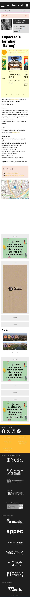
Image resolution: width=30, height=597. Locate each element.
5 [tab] (16, 94)
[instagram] (14, 432)
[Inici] (15, 5)
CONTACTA (22, 437)
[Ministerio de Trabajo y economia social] (15, 508)
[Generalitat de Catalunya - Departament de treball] (15, 495)
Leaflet (10, 198)
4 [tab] (14, 94)
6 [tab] (18, 94)
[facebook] (3, 432)
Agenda (22, 10)
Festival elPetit (14, 99)
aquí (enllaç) (15, 132)
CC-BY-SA (26, 198)
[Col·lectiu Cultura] (15, 543)
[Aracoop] (15, 472)
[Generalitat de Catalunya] (15, 462)
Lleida (16, 31)
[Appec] (15, 533)
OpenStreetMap (16, 198)
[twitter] (8, 432)
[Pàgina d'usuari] (27, 6)
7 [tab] (21, 94)
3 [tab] (11, 94)
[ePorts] (15, 589)
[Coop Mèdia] (15, 554)
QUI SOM (7, 437)
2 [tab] (9, 94)
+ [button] (3, 182)
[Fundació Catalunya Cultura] (15, 575)
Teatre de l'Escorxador (11, 173)
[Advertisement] (15, 215)
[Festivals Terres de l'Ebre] (15, 564)
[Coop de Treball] (15, 483)
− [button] (3, 184)
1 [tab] (6, 94)
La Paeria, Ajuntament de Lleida (14, 175)
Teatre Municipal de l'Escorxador (20, 27)
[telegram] (19, 432)
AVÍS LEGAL (7, 442)
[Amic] (15, 522)
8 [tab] (23, 94)
